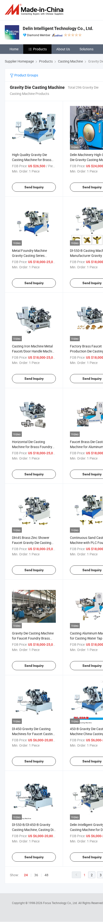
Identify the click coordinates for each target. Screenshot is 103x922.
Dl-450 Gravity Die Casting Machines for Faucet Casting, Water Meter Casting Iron (33, 733)
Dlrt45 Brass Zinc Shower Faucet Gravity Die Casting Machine (31, 542)
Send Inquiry (34, 187)
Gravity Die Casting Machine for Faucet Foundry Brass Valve (33, 638)
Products (40, 49)
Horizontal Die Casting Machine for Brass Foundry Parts (32, 446)
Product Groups (26, 75)
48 (46, 875)
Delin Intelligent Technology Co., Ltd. (58, 28)
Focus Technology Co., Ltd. (60, 903)
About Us (63, 49)
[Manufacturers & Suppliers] (35, 9)
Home (14, 49)
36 (36, 875)
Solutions (86, 49)
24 (26, 875)
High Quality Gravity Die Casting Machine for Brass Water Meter (31, 159)
